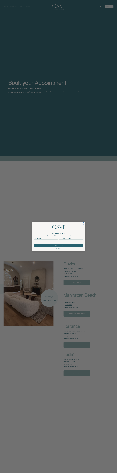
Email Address (38, 238)
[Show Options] (82, 241)
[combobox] (70, 241)
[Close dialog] (83, 223)
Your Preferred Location (65, 238)
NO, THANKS (58, 248)
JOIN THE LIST (58, 245)
